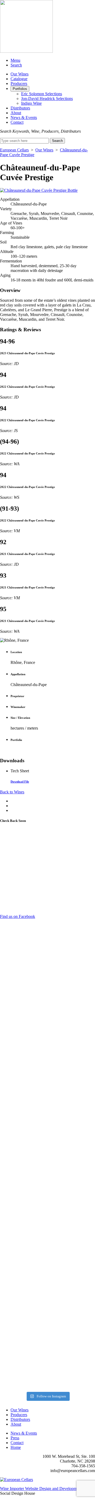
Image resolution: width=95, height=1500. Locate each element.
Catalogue (19, 78)
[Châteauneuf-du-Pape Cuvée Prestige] (39, 190)
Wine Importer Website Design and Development (41, 1488)
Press (15, 1438)
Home (16, 1447)
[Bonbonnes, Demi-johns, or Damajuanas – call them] (47, 1284)
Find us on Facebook (17, 916)
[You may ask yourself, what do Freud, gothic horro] (47, 1213)
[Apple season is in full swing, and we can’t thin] (47, 1153)
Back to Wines (12, 792)
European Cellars (14, 150)
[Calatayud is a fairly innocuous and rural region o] (47, 1368)
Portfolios (20, 89)
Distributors (20, 108)
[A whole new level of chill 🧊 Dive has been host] (47, 1027)
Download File (20, 781)
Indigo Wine (31, 103)
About (16, 113)
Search (16, 65)
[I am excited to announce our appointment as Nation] (47, 967)
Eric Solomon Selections (41, 94)
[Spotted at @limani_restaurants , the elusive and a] (47, 1337)
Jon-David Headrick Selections (47, 98)
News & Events (24, 117)
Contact (17, 122)
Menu (15, 60)
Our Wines (19, 74)
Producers (19, 83)
